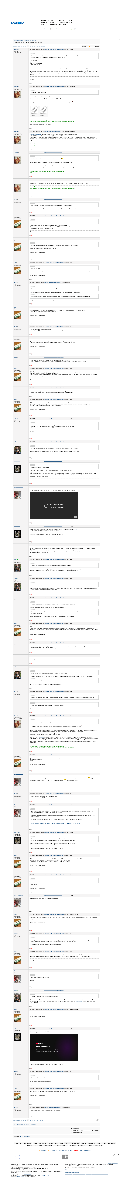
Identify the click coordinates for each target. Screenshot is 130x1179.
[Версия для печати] (30, 83)
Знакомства (44, 22)
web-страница (79, 1001)
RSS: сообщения (53, 1150)
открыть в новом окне (77, 1132)
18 (37, 46)
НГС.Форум (16, 40)
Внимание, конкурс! (68, 29)
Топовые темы (78, 29)
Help (81, 1150)
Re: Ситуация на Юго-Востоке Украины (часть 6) (54, 49)
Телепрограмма (63, 22)
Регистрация (59, 29)
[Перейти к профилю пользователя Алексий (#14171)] (17, 98)
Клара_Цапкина (27, 1136)
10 (25, 46)
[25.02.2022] (34, 113)
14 (34, 46)
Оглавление (47, 29)
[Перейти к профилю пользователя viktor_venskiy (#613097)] (17, 472)
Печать (85, 46)
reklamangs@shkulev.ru (113, 1163)
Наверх (126, 1176)
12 (30, 46)
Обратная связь (87, 1150)
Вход (85, 29)
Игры (70, 20)
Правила (76, 1150)
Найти (52, 29)
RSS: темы (43, 1150)
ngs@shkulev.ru (27, 1174)
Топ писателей (62, 1150)
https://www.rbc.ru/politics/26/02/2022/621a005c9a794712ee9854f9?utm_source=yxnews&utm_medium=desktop (55, 823)
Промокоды (62, 24)
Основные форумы (23, 40)
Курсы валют (54, 24)
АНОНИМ (21, 1136)
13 (32, 46)
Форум (42, 24)
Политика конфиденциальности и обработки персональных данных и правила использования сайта (86, 1174)
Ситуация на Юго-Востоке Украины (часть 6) (53, 131)
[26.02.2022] (43, 113)
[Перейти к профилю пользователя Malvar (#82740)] (17, 453)
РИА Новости (41, 737)
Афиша (52, 22)
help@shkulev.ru (20, 1176)
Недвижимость (45, 20)
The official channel (38, 98)
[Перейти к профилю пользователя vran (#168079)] (17, 227)
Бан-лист (69, 1150)
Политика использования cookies (72, 1172)
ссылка (75, 529)
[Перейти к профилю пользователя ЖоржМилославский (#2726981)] (17, 498)
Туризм (52, 20)
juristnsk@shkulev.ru (45, 1175)
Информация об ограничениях (71, 1169)
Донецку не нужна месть (35, 134)
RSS (91, 46)
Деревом (97, 46)
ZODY (70, 22)
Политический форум (31, 40)
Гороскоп (61, 20)
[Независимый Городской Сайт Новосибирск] (17, 23)
